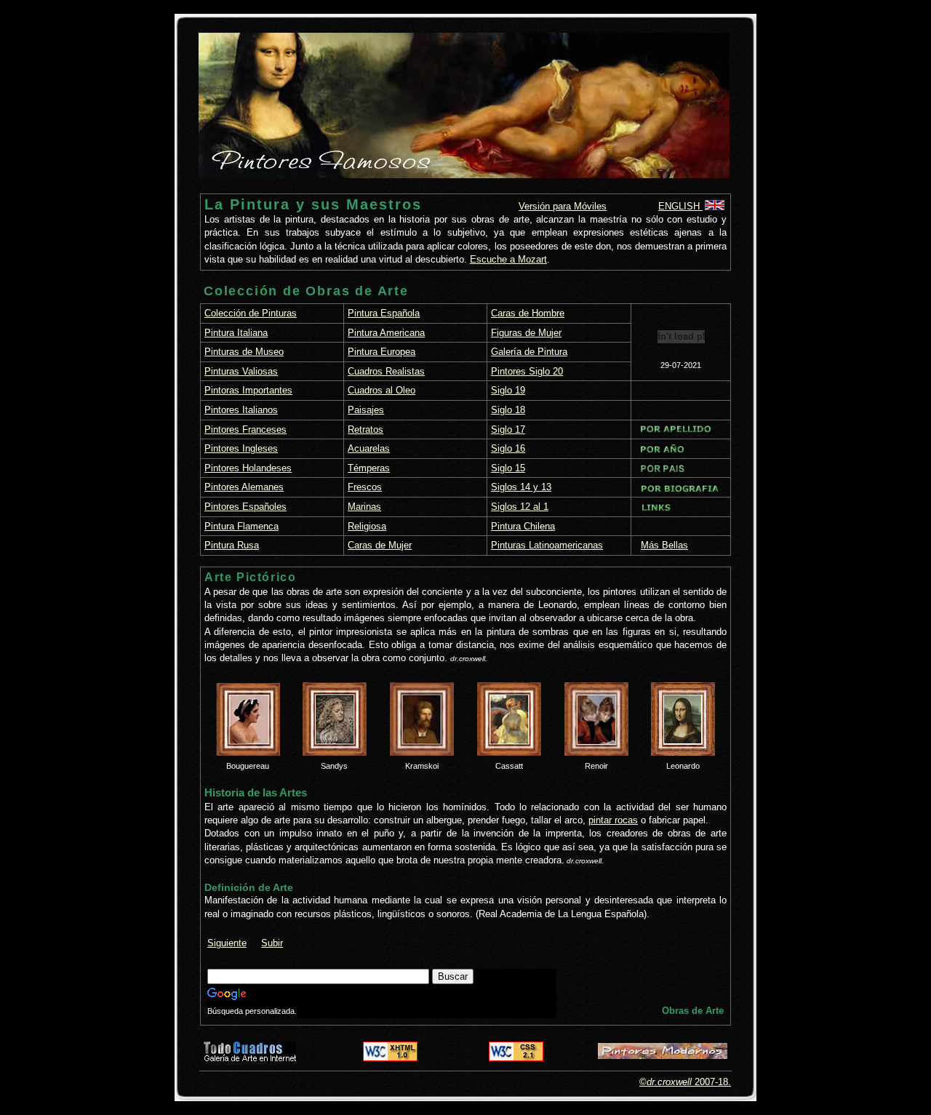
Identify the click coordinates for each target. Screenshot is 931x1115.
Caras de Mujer (380, 545)
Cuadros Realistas (386, 371)
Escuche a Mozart (508, 259)
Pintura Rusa (231, 545)
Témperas (369, 468)
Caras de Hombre (527, 313)
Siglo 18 (508, 409)
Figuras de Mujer (526, 332)
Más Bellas (664, 545)
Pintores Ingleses (241, 448)
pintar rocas (613, 820)
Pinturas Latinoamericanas (547, 545)
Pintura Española (384, 313)
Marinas (364, 506)
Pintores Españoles (245, 506)
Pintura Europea (381, 351)
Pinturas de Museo (244, 351)
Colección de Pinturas (250, 313)
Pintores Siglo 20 (527, 371)
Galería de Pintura (529, 351)
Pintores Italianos (241, 409)
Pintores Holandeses (248, 468)
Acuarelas (369, 448)
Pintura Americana (386, 332)
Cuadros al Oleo (381, 390)
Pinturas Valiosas (241, 371)
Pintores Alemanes (244, 486)
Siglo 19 (508, 390)
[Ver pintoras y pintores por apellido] (676, 430)
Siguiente (227, 943)
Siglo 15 (508, 468)
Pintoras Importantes (248, 390)
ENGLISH (680, 206)
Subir (272, 943)
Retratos (365, 429)
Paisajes (366, 409)
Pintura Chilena (523, 526)
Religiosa (367, 526)
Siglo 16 (508, 448)
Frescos (365, 486)
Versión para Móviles (563, 206)
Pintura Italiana (236, 332)
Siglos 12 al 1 (519, 506)
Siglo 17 (508, 429)
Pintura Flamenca (241, 526)
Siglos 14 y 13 (521, 486)
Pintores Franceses (245, 429)
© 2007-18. (685, 1081)
